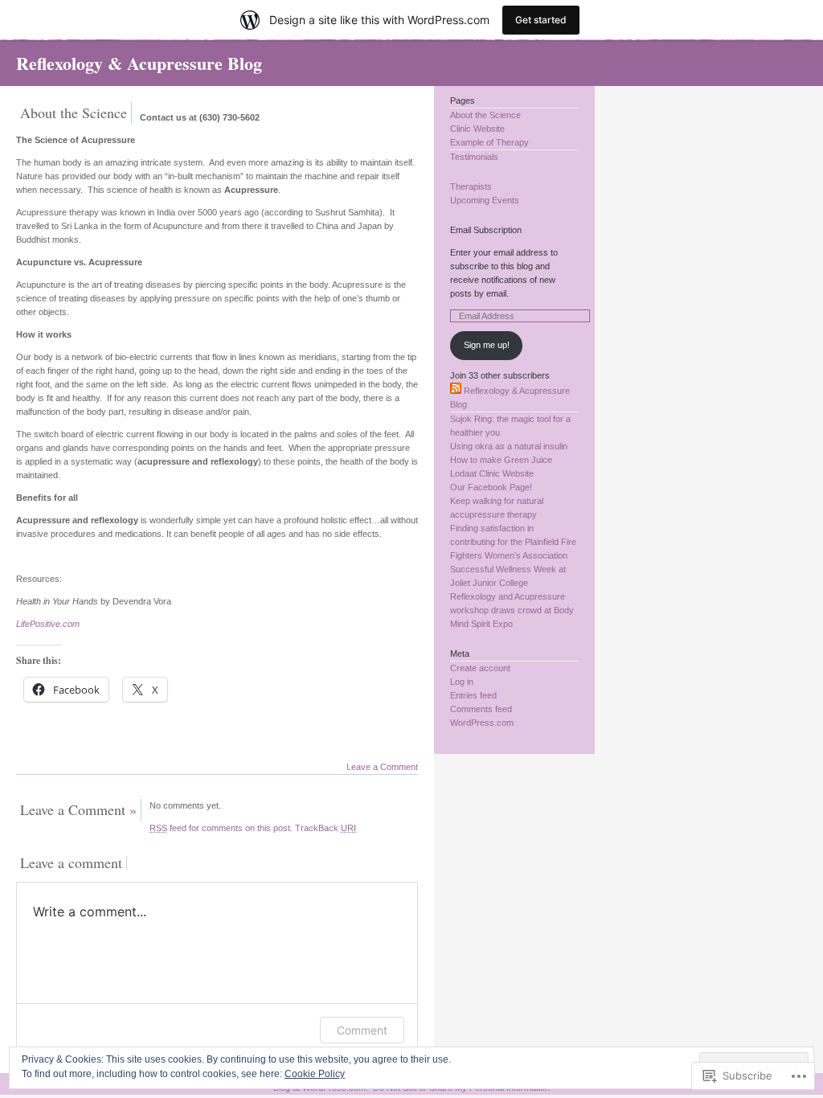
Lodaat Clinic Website (492, 473)
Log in (461, 681)
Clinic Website (477, 128)
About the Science (485, 115)
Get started (541, 20)
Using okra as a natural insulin (508, 446)
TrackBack (325, 828)
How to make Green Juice (501, 460)
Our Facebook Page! (491, 487)
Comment (362, 1030)
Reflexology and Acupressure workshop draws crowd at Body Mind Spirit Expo (512, 610)
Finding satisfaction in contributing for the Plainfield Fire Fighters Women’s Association (513, 541)
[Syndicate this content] (455, 390)
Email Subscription (486, 230)
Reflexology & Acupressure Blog (139, 63)
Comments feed (481, 709)
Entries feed (473, 695)
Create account (480, 668)
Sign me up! (487, 345)
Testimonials (474, 157)
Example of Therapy (489, 142)
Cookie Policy (315, 1074)
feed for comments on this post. (221, 828)
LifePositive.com (48, 624)
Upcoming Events (484, 200)
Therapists (471, 186)
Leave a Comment (382, 767)
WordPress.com (482, 722)
